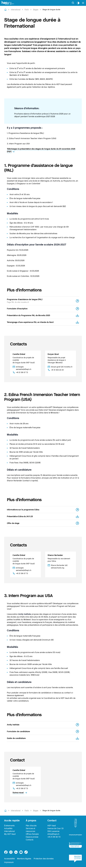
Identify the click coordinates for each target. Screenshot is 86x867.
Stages (35, 10)
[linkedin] (16, 852)
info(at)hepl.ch (53, 834)
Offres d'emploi (32, 834)
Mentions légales (24, 858)
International (15, 10)
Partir (27, 10)
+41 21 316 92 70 (53, 837)
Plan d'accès (31, 825)
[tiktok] (26, 852)
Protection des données (44, 858)
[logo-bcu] (75, 859)
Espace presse (32, 837)
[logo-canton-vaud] (75, 824)
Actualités (8, 828)
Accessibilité (9, 858)
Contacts (29, 840)
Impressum (9, 862)
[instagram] (11, 852)
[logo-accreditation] (75, 845)
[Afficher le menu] (83, 3)
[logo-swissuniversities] (75, 835)
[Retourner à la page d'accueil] (5, 9)
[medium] (21, 852)
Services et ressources (30, 829)
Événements (9, 825)
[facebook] (6, 852)
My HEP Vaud (10, 834)
